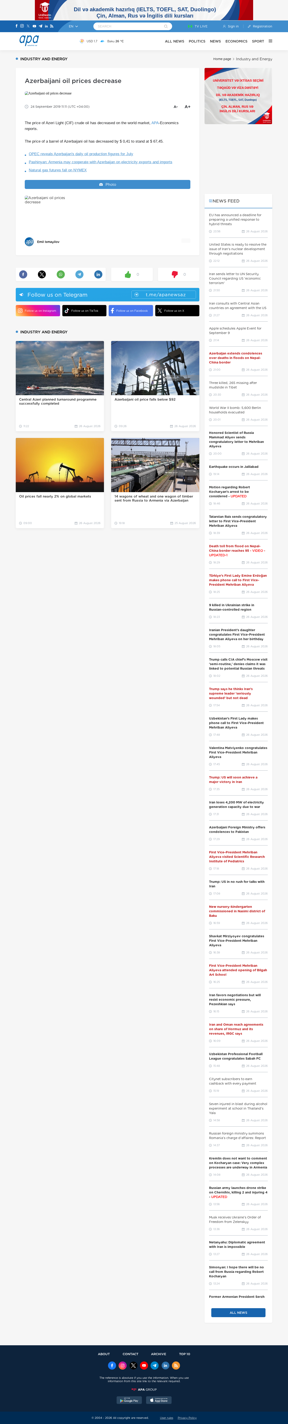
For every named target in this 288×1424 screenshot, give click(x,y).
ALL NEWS (174, 41)
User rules (166, 1418)
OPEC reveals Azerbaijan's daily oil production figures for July (81, 154)
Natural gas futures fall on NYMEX (58, 170)
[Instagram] (22, 26)
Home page (222, 59)
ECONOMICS (236, 41)
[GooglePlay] (129, 1400)
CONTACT (130, 1354)
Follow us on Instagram (40, 310)
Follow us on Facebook (132, 310)
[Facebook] (17, 26)
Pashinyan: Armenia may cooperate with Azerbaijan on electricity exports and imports (100, 162)
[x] (133, 1365)
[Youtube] (34, 26)
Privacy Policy (187, 1418)
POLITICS (197, 41)
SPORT (258, 41)
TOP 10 (184, 1354)
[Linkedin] (46, 26)
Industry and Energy (254, 59)
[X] (28, 26)
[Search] (166, 27)
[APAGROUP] (144, 1389)
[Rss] (51, 26)
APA (155, 123)
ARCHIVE (158, 1354)
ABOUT (104, 1354)
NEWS (215, 41)
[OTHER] (268, 41)
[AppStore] (159, 1400)
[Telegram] (40, 26)
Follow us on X (174, 310)
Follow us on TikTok (84, 310)
